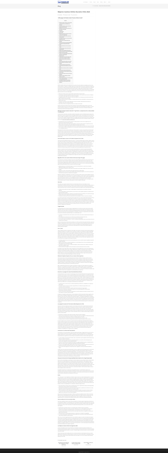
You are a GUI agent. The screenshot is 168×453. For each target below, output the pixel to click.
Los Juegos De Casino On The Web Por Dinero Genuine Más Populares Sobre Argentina (64, 81)
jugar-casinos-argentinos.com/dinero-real (68, 119)
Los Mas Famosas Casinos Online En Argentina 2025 (76, 443)
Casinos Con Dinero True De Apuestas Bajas (65, 51)
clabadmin (60, 14)
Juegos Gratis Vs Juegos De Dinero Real (65, 50)
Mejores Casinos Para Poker (63, 52)
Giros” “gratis (61, 32)
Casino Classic (61, 72)
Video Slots (60, 30)
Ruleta (60, 44)
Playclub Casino (61, 55)
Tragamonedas (61, 31)
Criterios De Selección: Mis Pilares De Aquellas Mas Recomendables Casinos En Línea (65, 65)
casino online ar (74, 14)
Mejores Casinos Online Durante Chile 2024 (104, 5)
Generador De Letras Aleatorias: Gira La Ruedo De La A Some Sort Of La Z (63, 443)
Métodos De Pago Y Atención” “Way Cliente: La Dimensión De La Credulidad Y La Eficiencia (65, 23)
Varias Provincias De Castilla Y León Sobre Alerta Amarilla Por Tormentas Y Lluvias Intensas (65, 62)
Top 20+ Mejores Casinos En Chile (88, 443)
